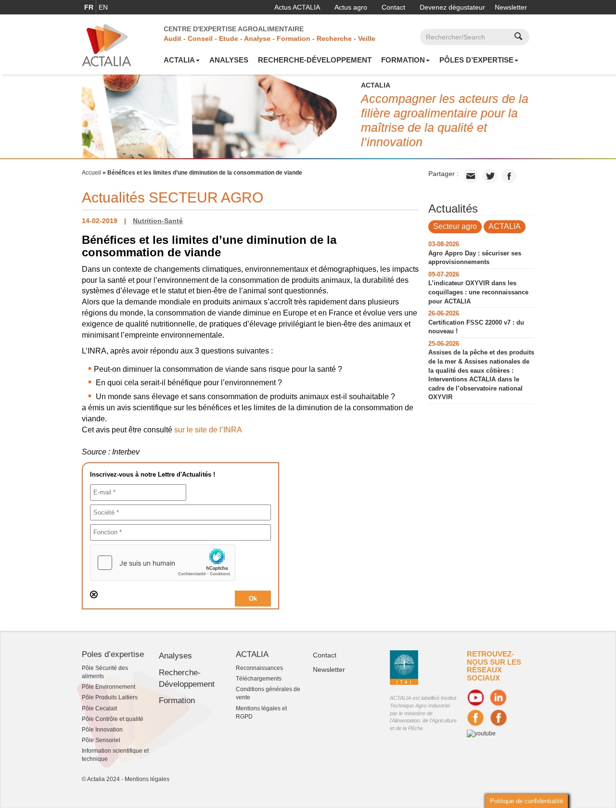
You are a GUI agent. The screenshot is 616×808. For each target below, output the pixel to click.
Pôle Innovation (102, 729)
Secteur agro (455, 226)
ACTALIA (179, 60)
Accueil (91, 172)
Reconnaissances (259, 668)
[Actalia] (106, 45)
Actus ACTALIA (297, 7)
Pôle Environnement (108, 686)
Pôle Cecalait (99, 708)
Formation (403, 60)
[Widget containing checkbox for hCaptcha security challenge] (162, 562)
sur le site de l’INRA (208, 430)
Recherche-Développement (315, 60)
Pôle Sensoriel (101, 740)
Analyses (228, 60)
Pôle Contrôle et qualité (112, 719)
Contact (393, 7)
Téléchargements (259, 678)
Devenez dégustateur (452, 7)
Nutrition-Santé (158, 221)
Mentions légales (147, 779)
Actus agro (350, 7)
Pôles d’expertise (476, 60)
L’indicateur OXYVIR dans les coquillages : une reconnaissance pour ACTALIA (478, 291)
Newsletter (511, 7)
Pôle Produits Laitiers (110, 697)
